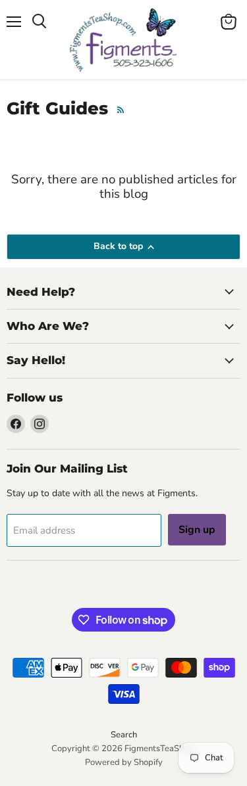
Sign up (196, 529)
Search (124, 735)
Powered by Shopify (124, 762)
